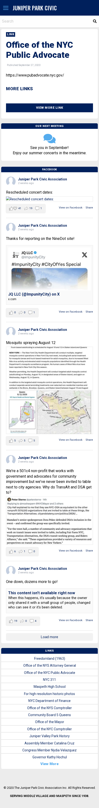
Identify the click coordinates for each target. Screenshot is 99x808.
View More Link (49, 107)
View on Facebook (70, 207)
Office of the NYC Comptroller (49, 729)
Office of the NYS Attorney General (49, 665)
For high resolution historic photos (49, 694)
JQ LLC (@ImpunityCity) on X (34, 294)
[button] (5, 8)
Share (89, 207)
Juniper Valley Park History (49, 736)
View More (49, 764)
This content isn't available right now (41, 593)
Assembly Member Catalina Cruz (49, 743)
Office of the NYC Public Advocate (49, 673)
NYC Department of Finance (49, 701)
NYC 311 (49, 680)
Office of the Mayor (49, 722)
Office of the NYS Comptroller (49, 708)
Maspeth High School (50, 687)
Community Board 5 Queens (49, 715)
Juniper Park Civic (35, 8)
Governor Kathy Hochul (49, 757)
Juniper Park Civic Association (42, 179)
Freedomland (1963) (49, 658)
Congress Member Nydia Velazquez (49, 750)
